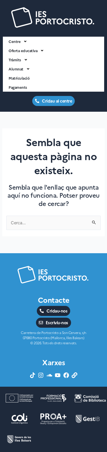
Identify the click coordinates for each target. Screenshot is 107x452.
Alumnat (16, 68)
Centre (15, 41)
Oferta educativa (23, 50)
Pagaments (18, 87)
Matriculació (19, 77)
